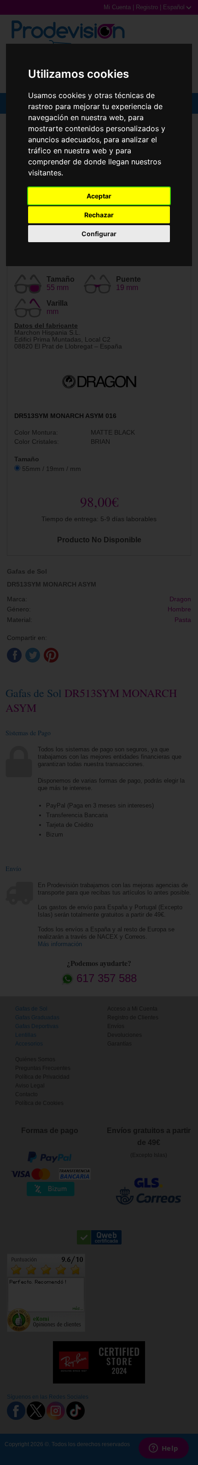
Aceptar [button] (99, 196)
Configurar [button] (99, 234)
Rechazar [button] (99, 215)
